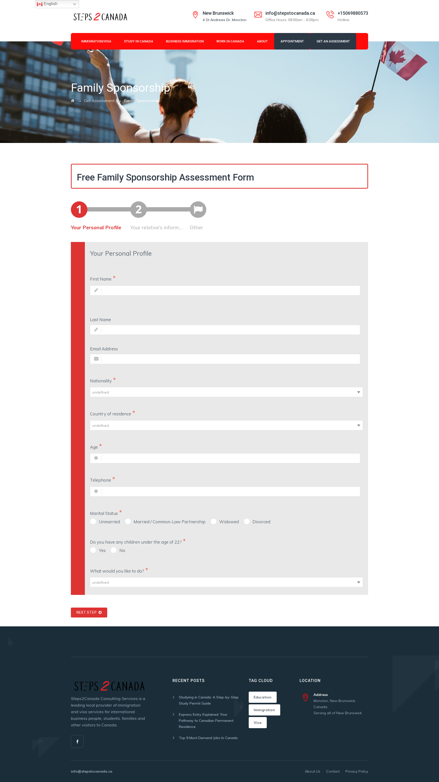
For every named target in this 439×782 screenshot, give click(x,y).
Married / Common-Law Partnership (170, 521)
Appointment (292, 41)
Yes (102, 550)
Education (263, 697)
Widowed (229, 521)
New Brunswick (218, 13)
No (122, 550)
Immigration (264, 710)
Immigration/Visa (96, 41)
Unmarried (109, 521)
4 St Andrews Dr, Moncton (224, 20)
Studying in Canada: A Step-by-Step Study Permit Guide (209, 700)
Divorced (261, 521)
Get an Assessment (333, 41)
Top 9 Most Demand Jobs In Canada (208, 738)
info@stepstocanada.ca (290, 13)
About (262, 41)
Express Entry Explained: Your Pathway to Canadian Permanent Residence (206, 720)
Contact (333, 771)
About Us (312, 771)
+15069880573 (353, 13)
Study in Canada (138, 41)
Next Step (87, 612)
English (50, 4)
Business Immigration (185, 41)
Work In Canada (230, 41)
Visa (258, 723)
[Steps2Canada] (100, 16)
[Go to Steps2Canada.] (73, 100)
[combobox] (226, 392)
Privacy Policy (357, 771)
